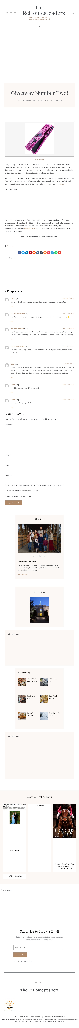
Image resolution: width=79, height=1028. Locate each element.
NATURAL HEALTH (17, 328)
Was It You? (39, 806)
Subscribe (20, 955)
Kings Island (14, 850)
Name (8, 455)
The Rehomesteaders (18, 313)
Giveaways (10, 246)
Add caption (39, 159)
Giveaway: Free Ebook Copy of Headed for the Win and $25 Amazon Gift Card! (64, 866)
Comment (9, 425)
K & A (12, 299)
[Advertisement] (40, 204)
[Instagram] (19, 12)
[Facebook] (7, 12)
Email (7, 465)
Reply (12, 306)
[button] (72, 12)
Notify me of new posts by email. (18, 496)
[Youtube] (15, 12)
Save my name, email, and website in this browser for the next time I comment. (36, 485)
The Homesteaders (44, 10)
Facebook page (29, 228)
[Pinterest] (11, 12)
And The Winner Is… (14, 876)
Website (8, 475)
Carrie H (14, 385)
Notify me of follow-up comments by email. (22, 491)
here (62, 184)
